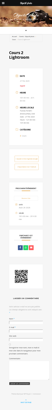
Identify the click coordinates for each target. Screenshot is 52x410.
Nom (12, 318)
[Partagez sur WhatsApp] (25, 247)
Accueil (14, 36)
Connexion (37, 394)
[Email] (31, 247)
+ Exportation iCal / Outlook (26, 167)
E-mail (12, 327)
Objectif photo (26, 15)
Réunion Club (26, 198)
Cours (14, 39)
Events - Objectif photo (26, 36)
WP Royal (27, 394)
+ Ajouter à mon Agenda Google (27, 159)
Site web (12, 336)
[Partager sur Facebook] (20, 247)
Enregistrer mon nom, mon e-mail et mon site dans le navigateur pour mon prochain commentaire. (25, 350)
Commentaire (14, 358)
